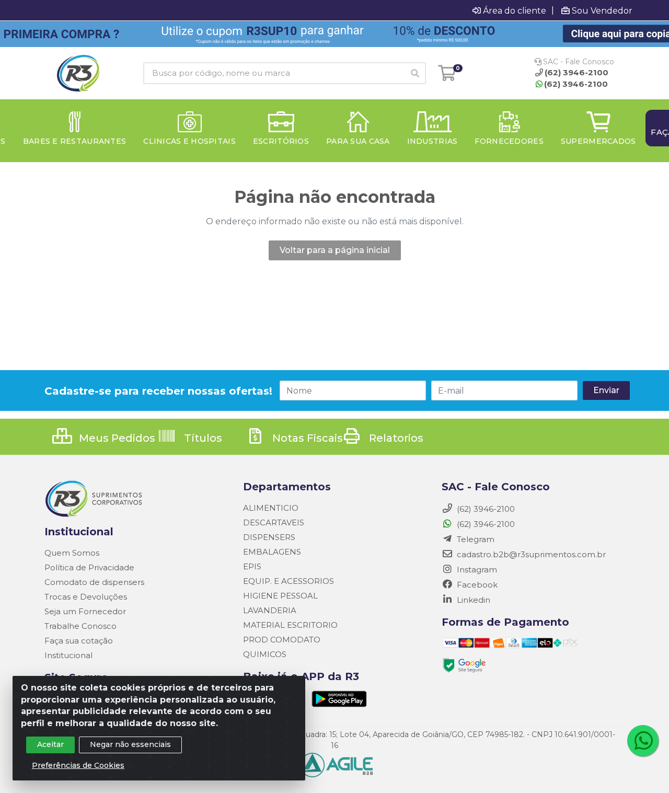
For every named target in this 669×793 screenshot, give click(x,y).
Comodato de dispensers (94, 582)
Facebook (476, 585)
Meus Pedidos (115, 438)
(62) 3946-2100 (576, 84)
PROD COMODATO (281, 640)
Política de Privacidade (89, 567)
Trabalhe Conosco (80, 626)
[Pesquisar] (415, 73)
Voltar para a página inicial (335, 250)
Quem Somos (71, 553)
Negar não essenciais (130, 744)
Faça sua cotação (78, 641)
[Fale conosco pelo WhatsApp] (643, 740)
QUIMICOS (264, 654)
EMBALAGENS (272, 552)
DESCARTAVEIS (273, 522)
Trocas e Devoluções (85, 597)
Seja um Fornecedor (85, 611)
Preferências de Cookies (78, 765)
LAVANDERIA (269, 610)
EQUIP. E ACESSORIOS (288, 581)
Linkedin (472, 600)
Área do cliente (514, 10)
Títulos (201, 438)
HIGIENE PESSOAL (280, 596)
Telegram (474, 539)
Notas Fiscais (306, 438)
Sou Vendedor (602, 10)
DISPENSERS (269, 537)
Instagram (476, 569)
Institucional (68, 655)
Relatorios (394, 438)
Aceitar (50, 744)
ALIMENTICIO (270, 508)
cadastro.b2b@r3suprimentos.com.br (530, 554)
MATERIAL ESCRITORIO (290, 625)
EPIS (252, 566)
